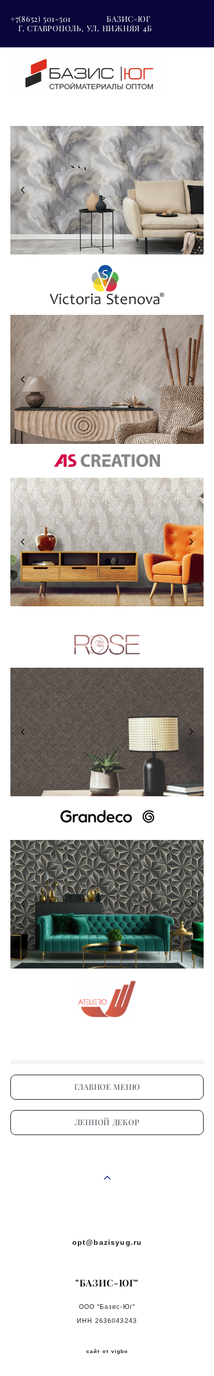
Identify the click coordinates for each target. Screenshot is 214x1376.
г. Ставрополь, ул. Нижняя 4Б (85, 28)
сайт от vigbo (107, 1351)
